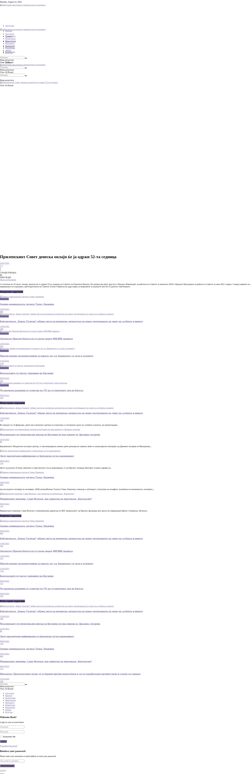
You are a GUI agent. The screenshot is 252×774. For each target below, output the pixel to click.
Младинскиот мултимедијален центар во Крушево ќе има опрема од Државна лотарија (50, 434)
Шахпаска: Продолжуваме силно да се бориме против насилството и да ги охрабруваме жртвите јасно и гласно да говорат (70, 673)
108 (1, 681)
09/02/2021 (4, 378)
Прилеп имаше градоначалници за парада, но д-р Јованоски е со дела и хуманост (46, 355)
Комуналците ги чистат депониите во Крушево (27, 373)
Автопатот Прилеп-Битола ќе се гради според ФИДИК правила (36, 338)
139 (1, 463)
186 (1, 329)
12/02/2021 (4, 344)
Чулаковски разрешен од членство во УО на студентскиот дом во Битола (41, 390)
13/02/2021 (4, 326)
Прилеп (8, 31)
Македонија (10, 41)
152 (1, 381)
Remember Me (9, 737)
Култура (8, 53)
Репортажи (10, 48)
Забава (8, 50)
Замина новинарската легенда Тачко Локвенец (27, 304)
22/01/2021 (4, 263)
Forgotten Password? (8, 746)
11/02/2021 (4, 361)
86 (1, 442)
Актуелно (9, 26)
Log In (3, 770)
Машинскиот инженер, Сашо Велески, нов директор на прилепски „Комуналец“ (46, 498)
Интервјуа (9, 43)
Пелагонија (10, 39)
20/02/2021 (4, 309)
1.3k (2, 363)
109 (1, 398)
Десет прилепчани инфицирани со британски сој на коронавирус (37, 456)
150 (1, 346)
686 (1, 312)
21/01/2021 (4, 679)
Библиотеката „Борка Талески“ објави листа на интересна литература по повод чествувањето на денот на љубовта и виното (71, 321)
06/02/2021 (4, 504)
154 (1, 506)
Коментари (10, 46)
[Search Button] (26, 75)
